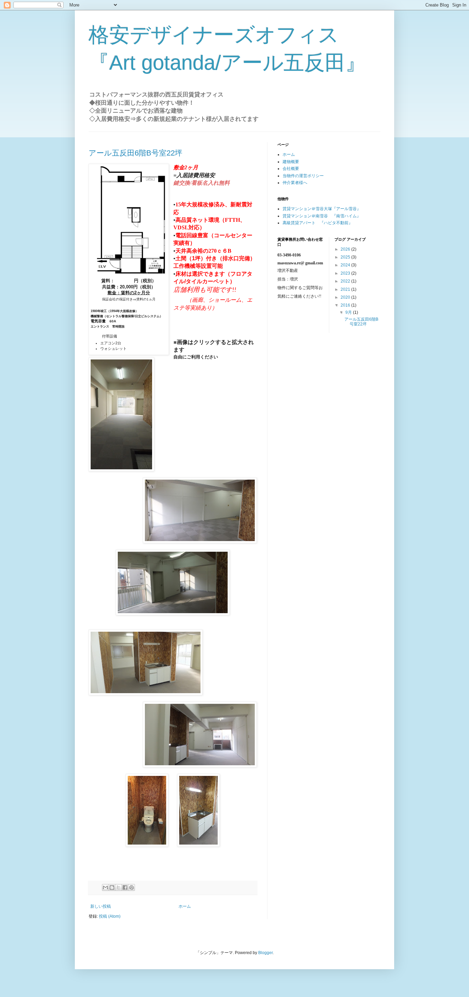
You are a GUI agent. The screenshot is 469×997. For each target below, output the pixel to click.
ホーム (185, 906)
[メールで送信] (105, 887)
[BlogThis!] (111, 887)
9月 (349, 312)
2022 (346, 281)
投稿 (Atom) (110, 916)
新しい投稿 (100, 906)
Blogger (265, 952)
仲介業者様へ (295, 182)
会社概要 (291, 168)
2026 (346, 249)
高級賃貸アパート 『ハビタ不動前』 (318, 222)
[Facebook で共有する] (125, 887)
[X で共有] (118, 887)
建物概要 (291, 161)
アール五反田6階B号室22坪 (135, 153)
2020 (346, 297)
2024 (346, 265)
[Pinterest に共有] (131, 887)
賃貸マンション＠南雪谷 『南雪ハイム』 (322, 216)
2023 (346, 273)
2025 (346, 257)
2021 (346, 289)
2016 (346, 305)
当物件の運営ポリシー (303, 175)
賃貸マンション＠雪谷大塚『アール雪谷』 (322, 208)
